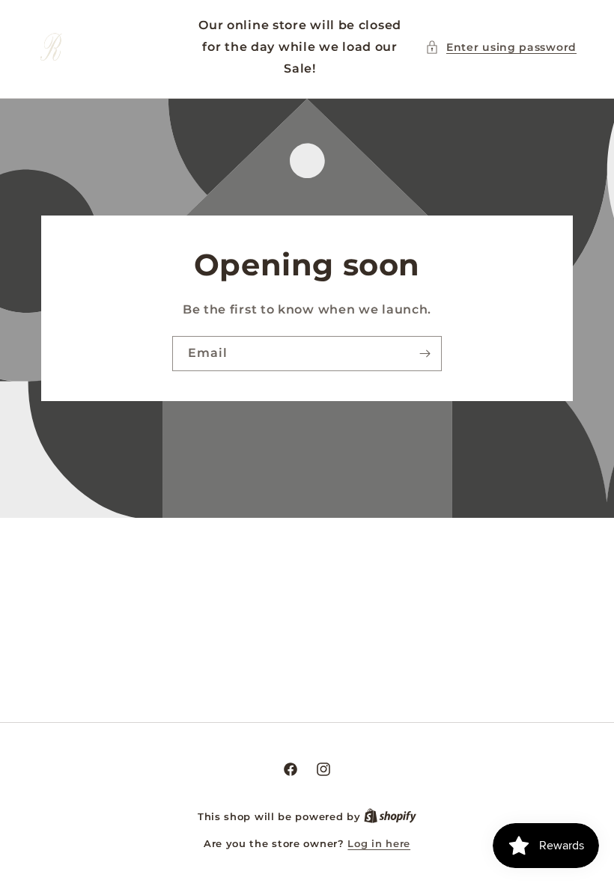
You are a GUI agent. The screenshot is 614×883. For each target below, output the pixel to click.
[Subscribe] (424, 353)
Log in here (378, 843)
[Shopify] (390, 816)
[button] (501, 47)
